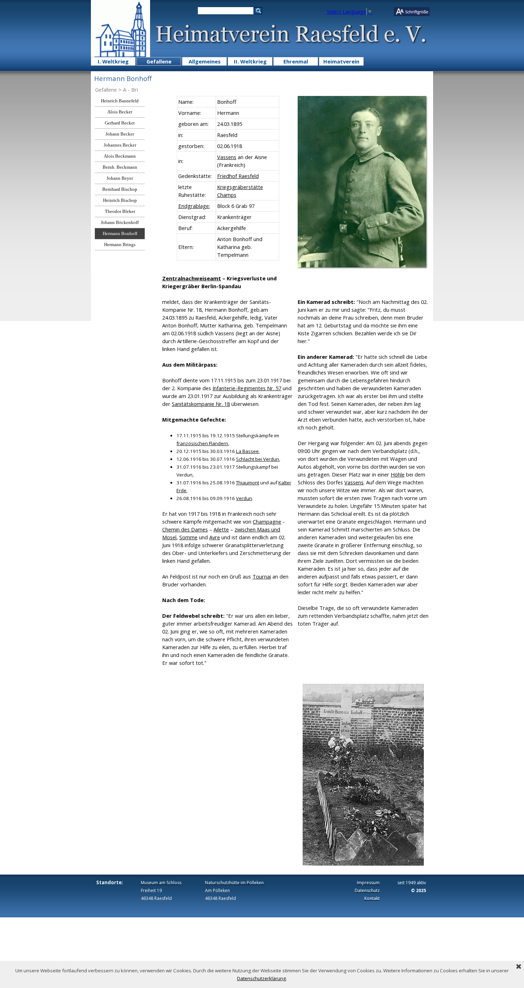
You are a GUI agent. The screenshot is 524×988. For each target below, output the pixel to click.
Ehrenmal (295, 61)
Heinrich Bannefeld (120, 100)
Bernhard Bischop (119, 189)
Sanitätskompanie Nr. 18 (201, 403)
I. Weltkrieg (113, 61)
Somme (188, 537)
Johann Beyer (120, 178)
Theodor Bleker (120, 211)
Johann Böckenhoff (120, 222)
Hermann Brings (119, 244)
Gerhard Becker (120, 123)
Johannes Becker (120, 145)
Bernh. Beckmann (120, 167)
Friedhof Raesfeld (238, 175)
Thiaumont (247, 482)
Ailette (221, 529)
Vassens (226, 157)
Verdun (244, 498)
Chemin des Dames (185, 529)
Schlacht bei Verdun (257, 459)
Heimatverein (341, 61)
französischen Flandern (202, 443)
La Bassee (247, 451)
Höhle (398, 474)
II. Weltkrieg (250, 61)
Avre (214, 537)
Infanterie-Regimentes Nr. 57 (246, 388)
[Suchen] (258, 10)
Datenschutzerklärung (261, 978)
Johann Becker (120, 134)
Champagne (267, 521)
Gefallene (159, 61)
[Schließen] (518, 967)
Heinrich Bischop (120, 200)
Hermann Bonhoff (120, 233)
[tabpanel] (227, 178)
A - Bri (130, 89)
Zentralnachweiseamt (191, 278)
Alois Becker (119, 111)
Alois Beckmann (120, 156)
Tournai (261, 576)
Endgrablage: (194, 205)
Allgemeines (205, 61)
